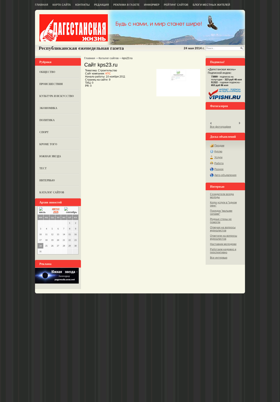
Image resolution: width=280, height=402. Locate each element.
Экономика (48, 108)
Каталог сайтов (51, 192)
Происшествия (51, 84)
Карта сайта (61, 4)
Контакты (82, 4)
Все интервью (218, 257)
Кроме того (48, 144)
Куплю (218, 151)
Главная (41, 4)
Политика (47, 120)
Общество (47, 72)
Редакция (101, 4)
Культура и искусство (56, 96)
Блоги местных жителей (211, 4)
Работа (219, 163)
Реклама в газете (126, 4)
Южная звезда (50, 156)
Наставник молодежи (223, 244)
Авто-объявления (225, 175)
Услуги (218, 157)
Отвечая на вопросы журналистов (223, 229)
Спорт (44, 132)
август (56, 208)
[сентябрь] (70, 210)
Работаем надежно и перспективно (223, 251)
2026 (55, 211)
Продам (219, 145)
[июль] (43, 210)
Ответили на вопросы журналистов (223, 237)
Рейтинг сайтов (176, 4)
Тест (43, 168)
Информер (151, 4)
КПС (108, 73)
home (73, 27)
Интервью (47, 180)
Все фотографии (220, 126)
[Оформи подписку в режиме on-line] (225, 99)
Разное (219, 169)
